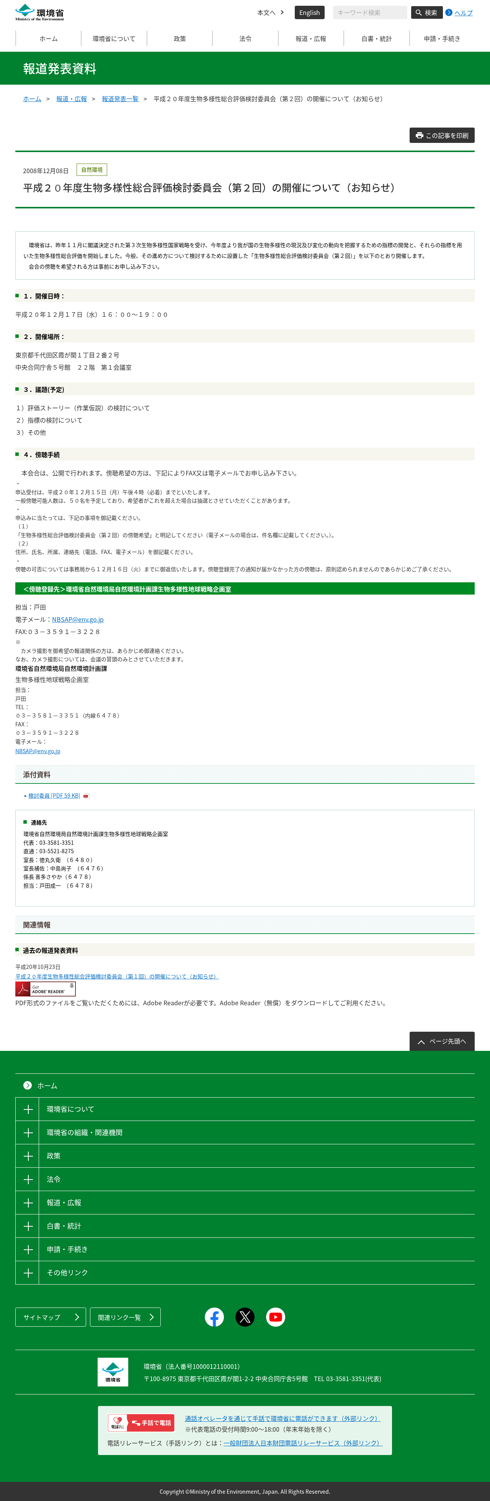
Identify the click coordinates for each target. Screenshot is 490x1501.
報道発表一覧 (120, 98)
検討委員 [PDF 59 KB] (54, 795)
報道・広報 (71, 98)
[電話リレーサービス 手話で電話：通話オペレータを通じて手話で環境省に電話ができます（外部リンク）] (141, 1422)
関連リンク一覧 (119, 1317)
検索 (431, 12)
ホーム (48, 38)
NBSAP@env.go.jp (78, 619)
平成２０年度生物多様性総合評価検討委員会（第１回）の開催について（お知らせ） (117, 976)
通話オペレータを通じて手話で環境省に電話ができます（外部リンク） (283, 1418)
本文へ (266, 12)
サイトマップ (41, 1317)
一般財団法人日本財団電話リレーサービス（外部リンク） (303, 1442)
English (309, 12)
